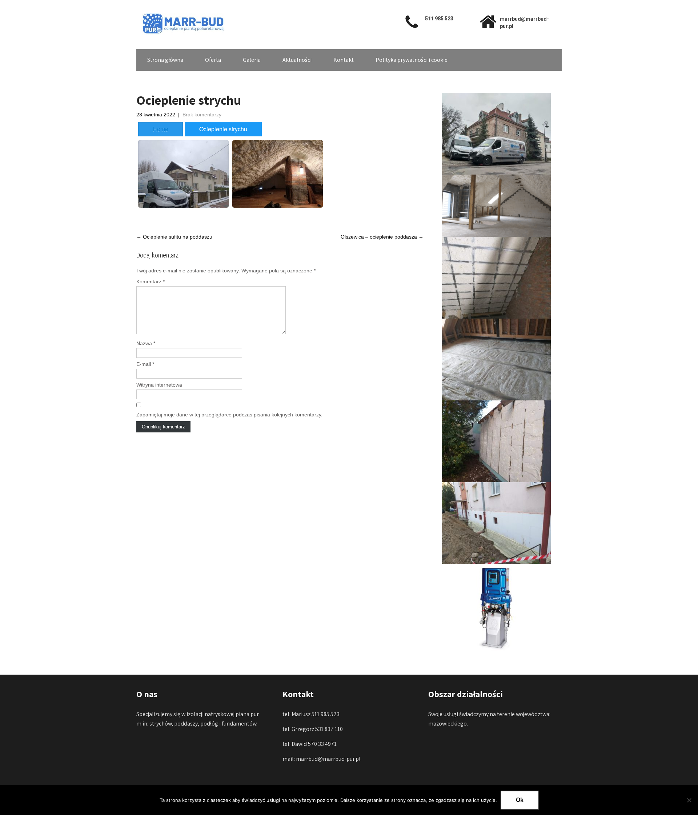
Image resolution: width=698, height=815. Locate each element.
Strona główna (165, 60)
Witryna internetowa (159, 385)
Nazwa (145, 343)
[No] (689, 800)
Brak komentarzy (201, 114)
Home (160, 129)
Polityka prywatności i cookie (412, 60)
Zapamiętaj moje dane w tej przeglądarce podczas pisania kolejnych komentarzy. (229, 415)
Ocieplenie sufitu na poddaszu (174, 237)
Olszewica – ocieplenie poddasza (382, 237)
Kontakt (343, 60)
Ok (520, 800)
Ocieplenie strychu (223, 129)
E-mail (145, 364)
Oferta (213, 60)
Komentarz (150, 281)
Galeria (252, 60)
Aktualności (297, 60)
